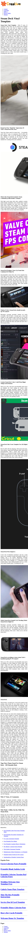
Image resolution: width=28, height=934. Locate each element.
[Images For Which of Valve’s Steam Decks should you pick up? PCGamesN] (14, 297)
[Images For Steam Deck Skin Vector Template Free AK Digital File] (14, 420)
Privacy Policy (7, 930)
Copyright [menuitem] (6, 10)
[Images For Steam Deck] (14, 684)
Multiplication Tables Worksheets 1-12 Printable (15, 852)
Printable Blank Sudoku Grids (13, 869)
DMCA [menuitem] (6, 12)
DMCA (6, 929)
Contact (6, 926)
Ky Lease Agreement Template (11, 838)
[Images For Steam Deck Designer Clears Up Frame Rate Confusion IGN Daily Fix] (14, 240)
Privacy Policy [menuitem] (7, 13)
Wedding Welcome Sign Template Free (10, 883)
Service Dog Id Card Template (13, 902)
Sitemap (6, 932)
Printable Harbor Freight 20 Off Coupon (14, 854)
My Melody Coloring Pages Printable (13, 846)
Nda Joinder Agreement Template (12, 849)
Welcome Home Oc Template (12, 918)
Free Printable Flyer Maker (10, 841)
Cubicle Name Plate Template (12, 889)
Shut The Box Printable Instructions (10, 896)
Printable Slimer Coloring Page (13, 908)
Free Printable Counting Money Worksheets (14, 844)
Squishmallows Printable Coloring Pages (14, 857)
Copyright (6, 927)
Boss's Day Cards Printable (11, 913)
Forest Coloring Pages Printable (13, 864)
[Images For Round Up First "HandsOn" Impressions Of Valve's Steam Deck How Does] (14, 90)
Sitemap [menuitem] (6, 14)
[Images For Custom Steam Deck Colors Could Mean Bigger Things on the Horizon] (14, 352)
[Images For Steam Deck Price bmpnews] (14, 504)
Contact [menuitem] (6, 9)
